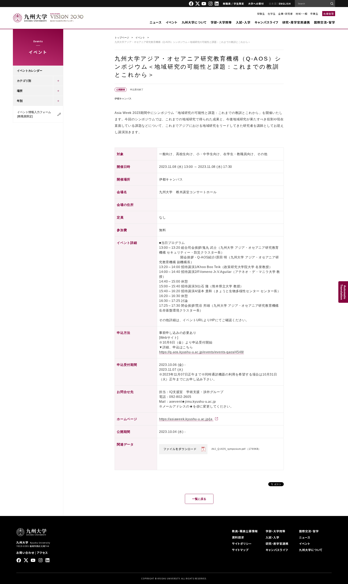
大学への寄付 (256, 3)
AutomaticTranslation (343, 292)
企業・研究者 (285, 13)
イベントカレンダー (29, 70)
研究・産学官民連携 (296, 22)
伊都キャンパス (123, 98)
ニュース (156, 22)
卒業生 (314, 13)
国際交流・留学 (324, 22)
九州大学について (194, 22)
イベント (172, 22)
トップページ (122, 37)
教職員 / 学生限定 (233, 3)
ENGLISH (285, 3)
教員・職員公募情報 (245, 531)
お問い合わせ (25, 553)
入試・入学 (243, 22)
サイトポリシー (242, 544)
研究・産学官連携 (277, 544)
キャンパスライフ (266, 22)
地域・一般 (302, 13)
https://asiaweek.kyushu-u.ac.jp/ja (186, 419)
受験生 (261, 13)
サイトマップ (240, 550)
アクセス (42, 553)
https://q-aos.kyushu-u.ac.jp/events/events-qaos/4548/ (201, 352)
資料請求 (238, 537)
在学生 (272, 13)
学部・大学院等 (221, 22)
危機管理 (328, 13)
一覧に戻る (199, 498)
